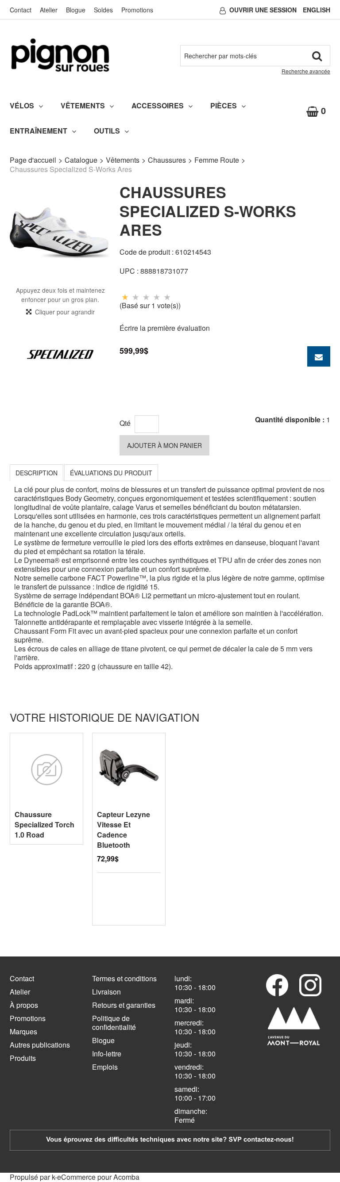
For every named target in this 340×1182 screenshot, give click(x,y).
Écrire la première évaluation (165, 328)
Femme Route (216, 160)
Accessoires (157, 105)
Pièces (223, 105)
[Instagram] (310, 985)
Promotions (137, 9)
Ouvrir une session (263, 9)
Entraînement (38, 131)
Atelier (49, 9)
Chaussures (167, 160)
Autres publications (40, 1045)
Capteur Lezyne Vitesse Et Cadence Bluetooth (123, 829)
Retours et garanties (123, 1005)
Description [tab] (36, 472)
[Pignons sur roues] (60, 55)
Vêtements (83, 105)
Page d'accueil (33, 160)
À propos (24, 1005)
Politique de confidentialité (114, 1022)
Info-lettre (106, 1053)
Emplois (105, 1067)
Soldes (103, 9)
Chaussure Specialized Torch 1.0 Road (44, 824)
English (316, 9)
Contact (20, 9)
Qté (125, 423)
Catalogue (81, 160)
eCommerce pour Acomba (98, 1177)
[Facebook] (277, 985)
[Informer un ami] (318, 356)
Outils (107, 131)
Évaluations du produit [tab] (111, 472)
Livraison (106, 992)
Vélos (22, 105)
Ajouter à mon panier (164, 445)
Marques (23, 1031)
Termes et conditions (124, 978)
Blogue (75, 9)
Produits (23, 1058)
